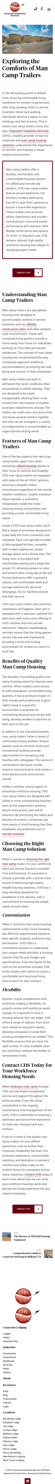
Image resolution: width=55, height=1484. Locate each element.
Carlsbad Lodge (11, 1422)
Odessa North (10, 1437)
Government (9, 1357)
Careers (7, 1402)
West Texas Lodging (13, 1460)
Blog (5, 1395)
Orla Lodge (8, 1445)
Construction (9, 1353)
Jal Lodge (8, 1426)
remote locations (13, 834)
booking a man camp (24, 1086)
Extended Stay (10, 1341)
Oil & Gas (7, 1365)
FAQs (5, 1391)
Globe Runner (45, 1473)
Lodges (7, 1334)
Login (6, 1406)
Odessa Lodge (10, 1441)
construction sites (14, 329)
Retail (6, 1368)
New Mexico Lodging (14, 1456)
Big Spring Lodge (12, 1418)
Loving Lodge (10, 1430)
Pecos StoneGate (12, 1452)
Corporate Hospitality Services (29, 131)
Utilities (7, 1372)
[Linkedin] (28, 1481)
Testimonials (10, 1399)
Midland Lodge (11, 1434)
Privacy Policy (19, 1473)
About (6, 1378)
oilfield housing (26, 466)
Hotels (6, 1337)
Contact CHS (32, 1174)
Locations (9, 1412)
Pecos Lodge (10, 1449)
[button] (48, 9)
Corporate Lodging (15, 1327)
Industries (9, 1347)
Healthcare (8, 1361)
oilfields (31, 324)
